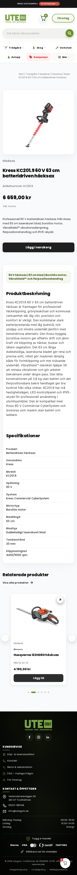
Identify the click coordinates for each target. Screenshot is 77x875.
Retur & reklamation (19, 767)
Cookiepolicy (38, 869)
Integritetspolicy (18, 869)
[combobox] (38, 33)
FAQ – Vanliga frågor (20, 773)
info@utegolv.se (18, 811)
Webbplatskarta (58, 869)
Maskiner (45, 74)
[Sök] (69, 33)
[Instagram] (38, 737)
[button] (5, 638)
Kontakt (12, 760)
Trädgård (31, 74)
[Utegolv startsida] (38, 724)
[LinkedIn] (47, 737)
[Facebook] (29, 737)
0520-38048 (16, 805)
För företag (14, 780)
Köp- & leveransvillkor (20, 754)
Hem (21, 74)
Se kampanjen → (49, 3)
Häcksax (57, 74)
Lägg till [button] (38, 678)
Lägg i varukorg (38, 247)
